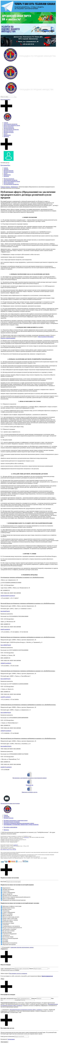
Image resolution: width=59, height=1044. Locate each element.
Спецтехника (5, 891)
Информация (7, 135)
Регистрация (4, 99)
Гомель (8, 849)
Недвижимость (6, 888)
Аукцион (6, 169)
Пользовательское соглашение (12, 821)
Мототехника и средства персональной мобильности (16, 897)
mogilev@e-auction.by (6, 767)
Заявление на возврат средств (29, 792)
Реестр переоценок (9, 126)
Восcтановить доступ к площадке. (18, 973)
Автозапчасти (6, 935)
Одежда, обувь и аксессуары (9, 918)
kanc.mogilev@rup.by (6, 746)
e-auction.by (15, 844)
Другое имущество (7, 894)
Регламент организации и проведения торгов (15, 820)
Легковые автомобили (8, 889)
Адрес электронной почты (8, 968)
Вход (9, 99)
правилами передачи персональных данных (22, 947)
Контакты (6, 136)
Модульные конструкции (9, 944)
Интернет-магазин (8, 131)
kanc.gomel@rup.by (6, 678)
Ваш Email (3, 881)
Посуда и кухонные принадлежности (12, 927)
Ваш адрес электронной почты (9, 998)
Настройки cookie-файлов (10, 827)
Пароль (31, 968)
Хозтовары (5, 941)
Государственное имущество (11, 129)
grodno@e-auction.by (6, 730)
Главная (6, 122)
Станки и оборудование (8, 892)
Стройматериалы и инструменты (11, 926)
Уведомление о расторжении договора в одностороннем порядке (30, 778)
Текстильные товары (7, 936)
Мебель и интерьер (7, 914)
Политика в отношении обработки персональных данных (19, 823)
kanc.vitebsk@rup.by (6, 645)
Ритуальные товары (7, 921)
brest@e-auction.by (5, 629)
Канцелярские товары (8, 923)
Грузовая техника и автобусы (10, 895)
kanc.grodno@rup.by (6, 712)
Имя (52, 998)
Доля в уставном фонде (8, 898)
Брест (2, 849)
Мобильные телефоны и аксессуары (11, 906)
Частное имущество (9, 128)
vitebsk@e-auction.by (6, 663)
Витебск (4, 849)
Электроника (5, 910)
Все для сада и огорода (8, 930)
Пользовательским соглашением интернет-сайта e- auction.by (26, 1009)
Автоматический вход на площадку (10, 970)
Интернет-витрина (9, 132)
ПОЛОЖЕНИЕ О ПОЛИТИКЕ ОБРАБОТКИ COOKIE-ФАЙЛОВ (21, 824)
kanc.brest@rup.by (5, 611)
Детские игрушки (7, 932)
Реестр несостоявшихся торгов (12, 125)
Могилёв (14, 849)
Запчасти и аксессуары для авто (10, 917)
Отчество (17, 1000)
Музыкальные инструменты (9, 943)
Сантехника (5, 924)
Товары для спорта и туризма (10, 920)
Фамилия (34, 998)
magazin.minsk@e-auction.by (8, 595)
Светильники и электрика (9, 929)
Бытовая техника (6, 909)
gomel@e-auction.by (6, 697)
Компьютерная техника (8, 907)
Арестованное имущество (10, 124)
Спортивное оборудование (9, 933)
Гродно (11, 849)
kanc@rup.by (26, 837)
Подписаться (4, 948)
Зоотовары (5, 940)
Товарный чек (29, 785)
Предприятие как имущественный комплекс (14, 900)
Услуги (5, 133)
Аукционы (6, 816)
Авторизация (11, 1039)
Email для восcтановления (7, 1036)
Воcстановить (4, 1042)
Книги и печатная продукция (10, 938)
